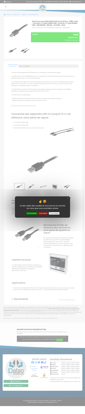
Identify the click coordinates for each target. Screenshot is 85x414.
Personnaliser (54, 213)
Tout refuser (43, 213)
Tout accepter (32, 213)
